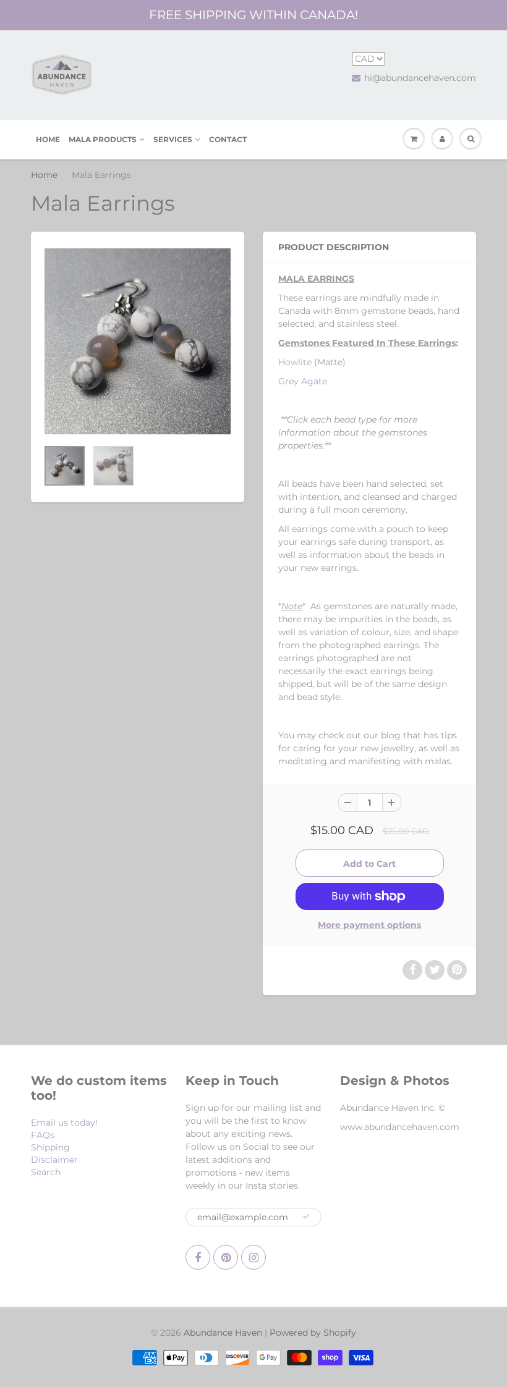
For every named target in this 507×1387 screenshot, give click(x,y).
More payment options (369, 924)
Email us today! (64, 1122)
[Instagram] (253, 1257)
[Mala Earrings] (137, 341)
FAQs (42, 1134)
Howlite (295, 362)
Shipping (50, 1147)
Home (44, 174)
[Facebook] (197, 1257)
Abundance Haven (223, 1332)
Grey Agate (302, 381)
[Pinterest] (225, 1257)
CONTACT (228, 139)
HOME (48, 139)
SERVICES (172, 139)
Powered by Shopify (313, 1332)
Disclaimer (54, 1159)
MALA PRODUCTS (103, 139)
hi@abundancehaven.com (420, 77)
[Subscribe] (306, 1216)
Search (46, 1172)
